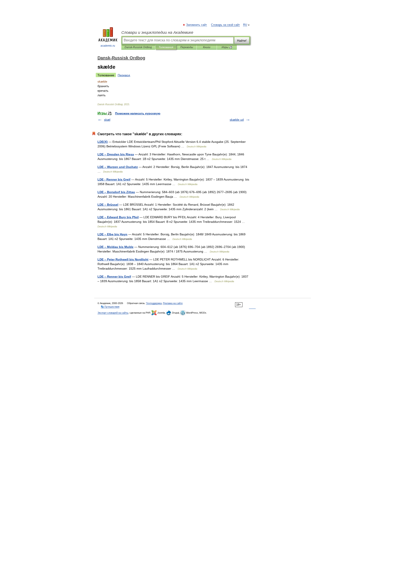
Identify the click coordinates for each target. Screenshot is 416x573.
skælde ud (237, 119)
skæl (107, 119)
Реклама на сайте (173, 303)
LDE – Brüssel (108, 204)
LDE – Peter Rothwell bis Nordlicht (123, 259)
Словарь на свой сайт (225, 24)
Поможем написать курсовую (137, 113)
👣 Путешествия (110, 306)
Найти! (242, 40)
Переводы (186, 47)
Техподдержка (154, 303)
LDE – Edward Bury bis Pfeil (118, 217)
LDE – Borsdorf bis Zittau (116, 192)
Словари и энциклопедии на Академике (157, 32)
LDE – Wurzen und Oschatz (118, 167)
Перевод (124, 75)
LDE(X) (103, 141)
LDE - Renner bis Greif (114, 179)
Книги (206, 47)
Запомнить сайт (197, 24)
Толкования (166, 47)
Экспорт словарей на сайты (113, 312)
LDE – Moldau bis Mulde (115, 247)
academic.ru (108, 45)
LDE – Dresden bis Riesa (116, 154)
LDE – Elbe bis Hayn (112, 234)
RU (245, 24)
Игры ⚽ (227, 47)
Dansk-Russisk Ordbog (138, 47)
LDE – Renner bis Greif (114, 276)
